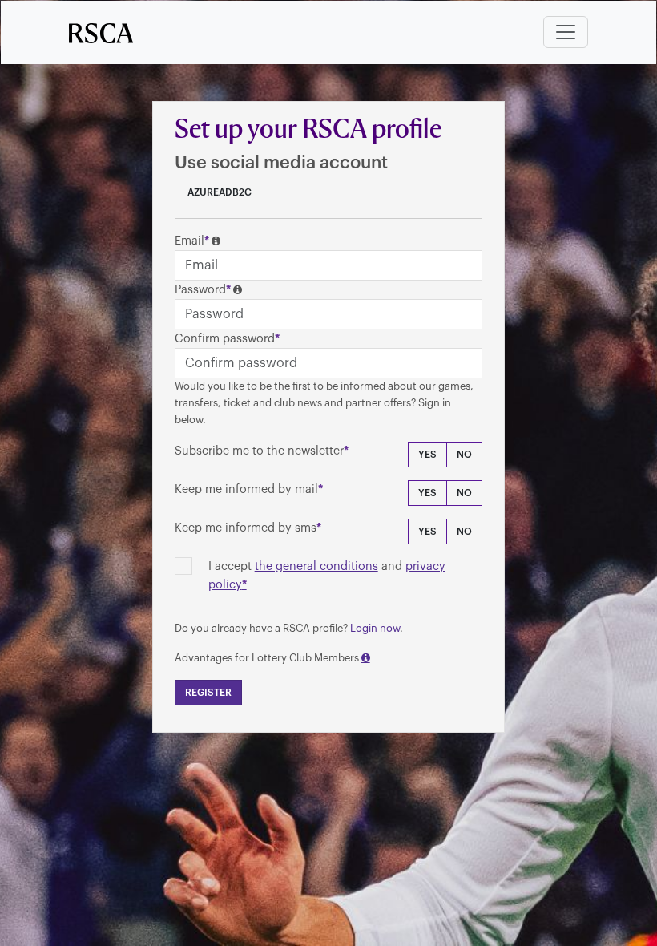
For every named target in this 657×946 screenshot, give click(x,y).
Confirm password (225, 339)
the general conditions (316, 566)
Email (189, 241)
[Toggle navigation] (565, 32)
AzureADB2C (218, 192)
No (464, 454)
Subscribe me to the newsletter (259, 451)
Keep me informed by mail (246, 489)
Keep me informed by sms (245, 528)
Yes (427, 454)
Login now (375, 628)
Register (208, 692)
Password (200, 290)
